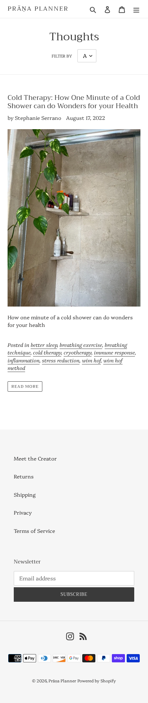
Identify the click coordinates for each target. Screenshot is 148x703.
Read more (25, 386)
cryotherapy (78, 352)
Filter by (62, 56)
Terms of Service (34, 530)
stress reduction (61, 360)
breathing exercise (81, 344)
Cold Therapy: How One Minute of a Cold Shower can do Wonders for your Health (74, 102)
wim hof (91, 360)
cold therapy (47, 352)
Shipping (25, 494)
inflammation (24, 360)
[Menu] (136, 8)
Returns (24, 476)
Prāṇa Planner (38, 9)
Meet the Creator (35, 458)
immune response (114, 352)
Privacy (23, 512)
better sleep (44, 344)
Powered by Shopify (96, 680)
